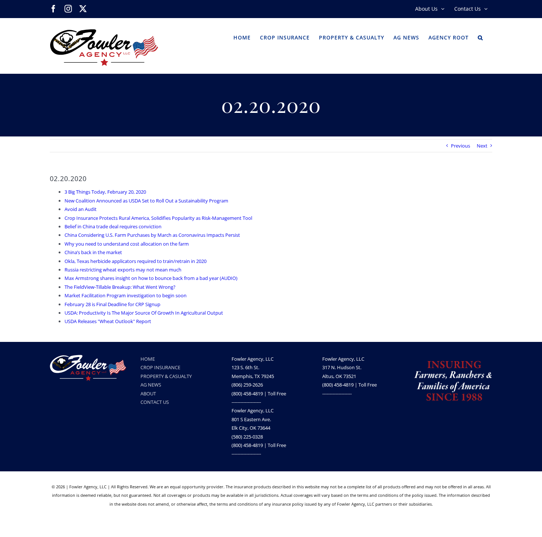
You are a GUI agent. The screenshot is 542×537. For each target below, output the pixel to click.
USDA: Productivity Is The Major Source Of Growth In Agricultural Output (144, 312)
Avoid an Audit (81, 209)
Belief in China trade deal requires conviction (113, 226)
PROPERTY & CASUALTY (166, 376)
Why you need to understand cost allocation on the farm (127, 243)
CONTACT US (154, 402)
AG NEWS (150, 384)
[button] (480, 36)
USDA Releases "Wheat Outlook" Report (108, 321)
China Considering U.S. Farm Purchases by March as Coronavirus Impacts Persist (152, 235)
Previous (460, 145)
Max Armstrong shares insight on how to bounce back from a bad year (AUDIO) (151, 278)
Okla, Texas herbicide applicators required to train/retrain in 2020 (135, 261)
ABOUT (148, 393)
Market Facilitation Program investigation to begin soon (126, 295)
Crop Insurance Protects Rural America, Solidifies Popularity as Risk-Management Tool (158, 218)
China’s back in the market (93, 252)
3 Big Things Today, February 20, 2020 (105, 191)
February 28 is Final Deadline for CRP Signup (112, 304)
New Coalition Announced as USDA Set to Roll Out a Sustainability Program (146, 200)
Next (482, 145)
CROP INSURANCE (160, 367)
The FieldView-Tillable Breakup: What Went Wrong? (120, 287)
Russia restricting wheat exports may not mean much (123, 269)
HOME (147, 359)
